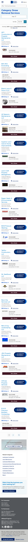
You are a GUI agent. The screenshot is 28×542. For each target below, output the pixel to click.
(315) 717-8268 (12, 394)
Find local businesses (10, 6)
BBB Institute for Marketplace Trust (10, 521)
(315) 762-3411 (12, 366)
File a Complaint (5, 506)
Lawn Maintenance (7, 459)
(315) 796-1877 (5, 75)
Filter (13, 16)
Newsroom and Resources (8, 515)
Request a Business (9, 491)
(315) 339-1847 (12, 211)
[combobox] (22, 21)
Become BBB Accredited (13, 446)
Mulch (4, 475)
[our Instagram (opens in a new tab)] (11, 527)
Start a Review (5, 504)
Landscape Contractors (8, 457)
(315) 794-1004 (12, 50)
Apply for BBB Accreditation (8, 514)
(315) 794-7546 (12, 340)
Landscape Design (7, 470)
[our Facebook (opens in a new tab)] (8, 527)
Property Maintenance (8, 473)
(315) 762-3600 (12, 263)
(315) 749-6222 (12, 185)
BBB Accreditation (6, 513)
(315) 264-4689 (12, 237)
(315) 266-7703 (12, 157)
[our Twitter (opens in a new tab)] (2, 527)
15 (19, 435)
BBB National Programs (7, 524)
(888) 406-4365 (12, 286)
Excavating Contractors (8, 468)
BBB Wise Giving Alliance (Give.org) (10, 522)
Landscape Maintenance (9, 461)
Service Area (15, 46)
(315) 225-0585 (12, 127)
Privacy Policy (9, 535)
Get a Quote (14, 56)
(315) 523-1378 (12, 311)
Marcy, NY (15, 28)
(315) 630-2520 (5, 423)
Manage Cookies (20, 539)
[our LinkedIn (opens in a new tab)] (5, 527)
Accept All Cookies (8, 539)
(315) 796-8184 (12, 100)
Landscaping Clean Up (8, 466)
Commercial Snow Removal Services (12, 464)
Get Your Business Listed (7, 511)
